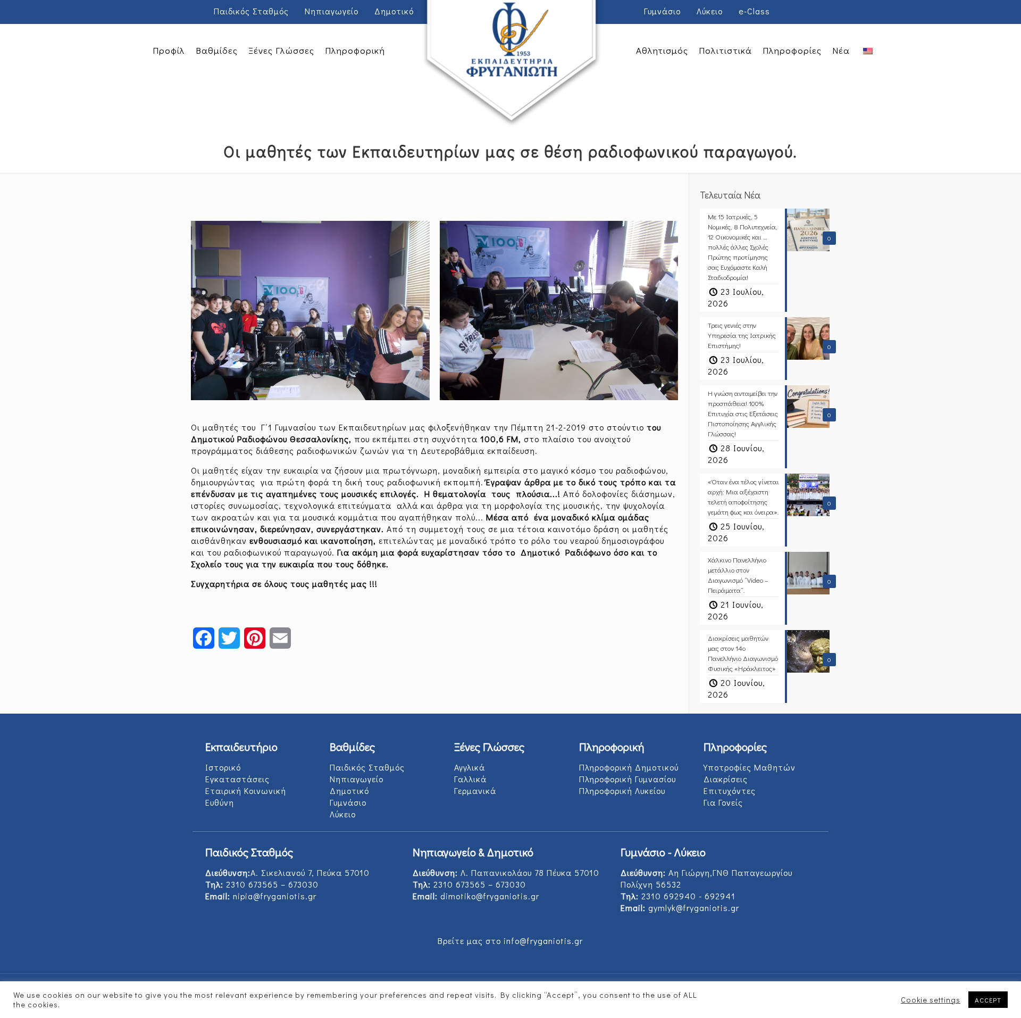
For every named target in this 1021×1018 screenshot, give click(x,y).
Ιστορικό (223, 767)
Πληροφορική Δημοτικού (629, 767)
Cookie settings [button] (930, 1000)
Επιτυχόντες (730, 790)
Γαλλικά (470, 778)
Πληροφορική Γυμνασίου (627, 778)
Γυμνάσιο (662, 10)
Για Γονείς (723, 802)
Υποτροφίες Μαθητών (750, 767)
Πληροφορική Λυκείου (622, 790)
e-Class (754, 10)
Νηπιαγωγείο (331, 10)
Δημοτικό (394, 10)
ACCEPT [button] (988, 999)
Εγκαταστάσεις (237, 778)
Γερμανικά (475, 790)
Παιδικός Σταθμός (251, 10)
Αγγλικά (469, 767)
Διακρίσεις (726, 778)
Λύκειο (710, 10)
